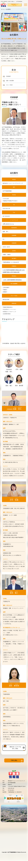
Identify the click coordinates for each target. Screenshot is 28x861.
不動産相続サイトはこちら (14, 5)
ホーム (3, 9)
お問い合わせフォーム (8, 223)
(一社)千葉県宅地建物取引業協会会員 (12, 270)
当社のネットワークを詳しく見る (15, 747)
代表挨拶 (8, 76)
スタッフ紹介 (9, 85)
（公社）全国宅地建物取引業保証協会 (12, 279)
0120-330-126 (6, 208)
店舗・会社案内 (10, 80)
